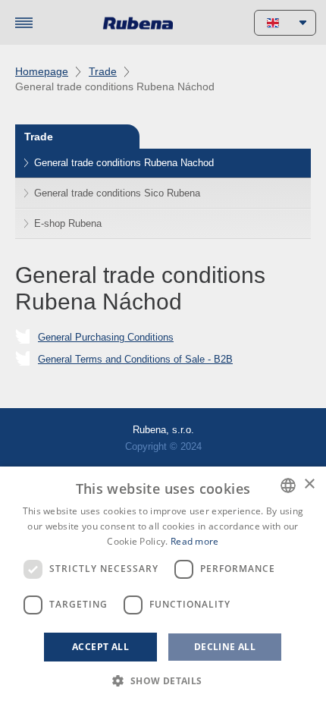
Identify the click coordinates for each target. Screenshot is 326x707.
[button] (163, 681)
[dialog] (163, 587)
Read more (195, 541)
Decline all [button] (224, 646)
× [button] (309, 484)
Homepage (41, 71)
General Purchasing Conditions (106, 337)
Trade (103, 71)
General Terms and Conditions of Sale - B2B (135, 359)
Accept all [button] (100, 646)
